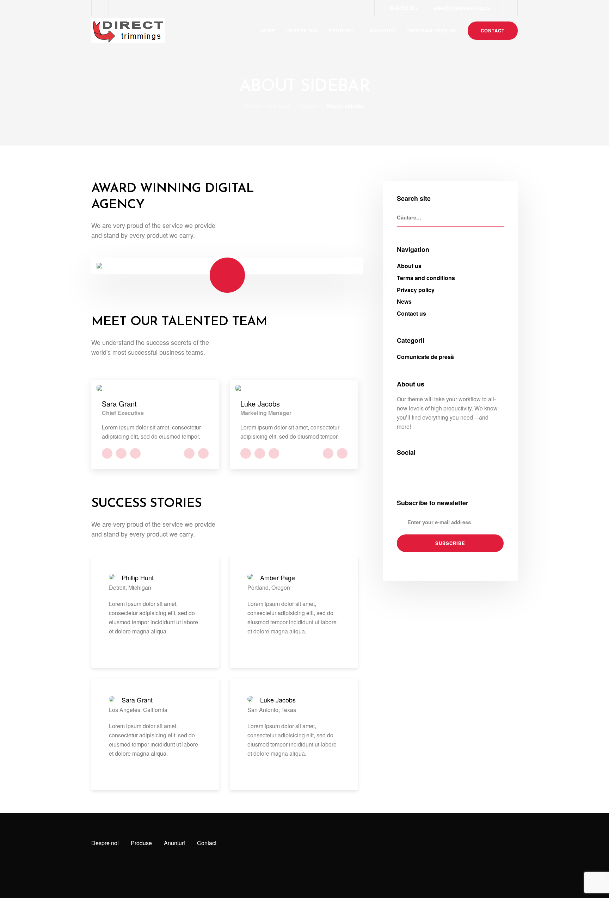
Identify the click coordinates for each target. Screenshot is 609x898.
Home (268, 30)
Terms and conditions (426, 278)
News (404, 301)
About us (409, 266)
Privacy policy (416, 290)
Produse (341, 30)
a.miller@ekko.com (189, 453)
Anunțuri (383, 30)
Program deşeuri (431, 30)
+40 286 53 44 (203, 453)
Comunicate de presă (425, 357)
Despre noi (302, 30)
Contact (493, 30)
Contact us (411, 313)
